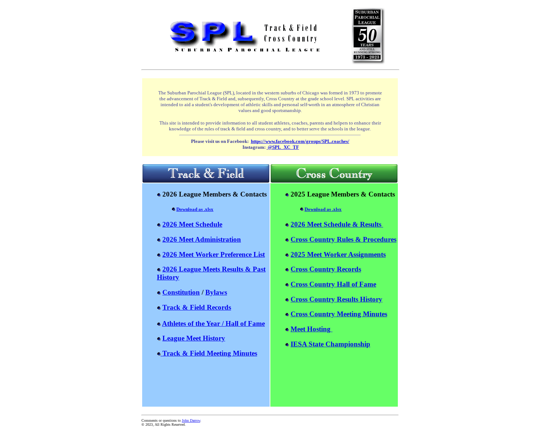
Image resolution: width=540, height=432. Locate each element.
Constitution (181, 292)
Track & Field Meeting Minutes (209, 353)
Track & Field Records (196, 307)
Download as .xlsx (194, 209)
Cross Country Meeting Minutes (339, 314)
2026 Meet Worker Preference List (213, 254)
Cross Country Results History (336, 299)
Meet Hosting (311, 329)
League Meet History (193, 338)
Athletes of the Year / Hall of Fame (213, 323)
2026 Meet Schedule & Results (337, 224)
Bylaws (216, 292)
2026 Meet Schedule (192, 224)
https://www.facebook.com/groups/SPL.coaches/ (300, 141)
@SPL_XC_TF (283, 147)
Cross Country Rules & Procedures (343, 239)
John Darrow (191, 420)
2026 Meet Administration (201, 239)
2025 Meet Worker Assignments (338, 254)
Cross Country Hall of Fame (333, 284)
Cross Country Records (326, 269)
